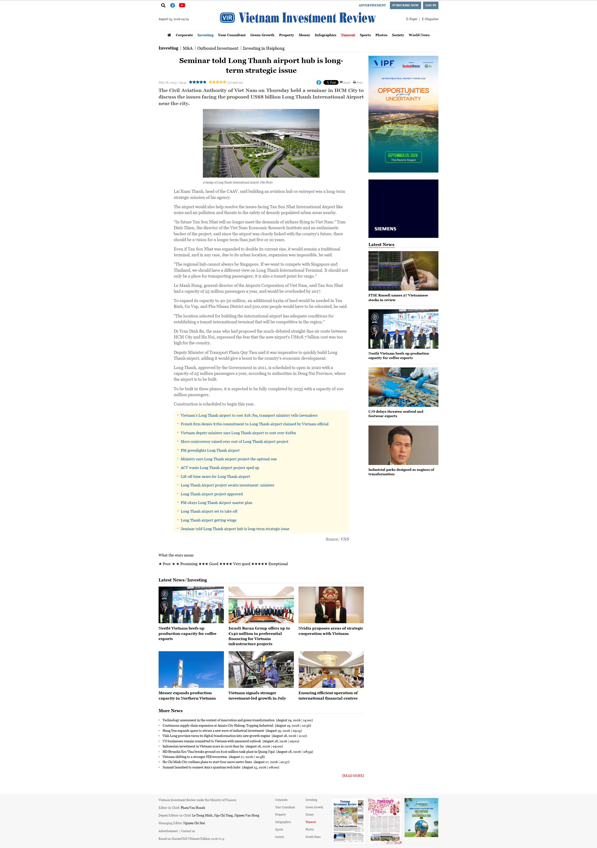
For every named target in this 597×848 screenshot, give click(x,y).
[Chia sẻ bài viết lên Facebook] (318, 82)
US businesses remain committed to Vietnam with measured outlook (212, 741)
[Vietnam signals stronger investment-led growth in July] (261, 669)
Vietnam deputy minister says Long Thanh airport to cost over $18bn (238, 432)
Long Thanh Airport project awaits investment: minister (227, 485)
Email (346, 82)
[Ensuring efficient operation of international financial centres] (331, 669)
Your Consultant (232, 35)
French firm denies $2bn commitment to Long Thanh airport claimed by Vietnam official (255, 423)
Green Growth (262, 35)
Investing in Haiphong (264, 48)
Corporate (184, 35)
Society (398, 35)
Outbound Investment (217, 48)
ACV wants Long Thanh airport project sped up (220, 467)
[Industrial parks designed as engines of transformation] (403, 445)
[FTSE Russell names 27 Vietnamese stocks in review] (403, 271)
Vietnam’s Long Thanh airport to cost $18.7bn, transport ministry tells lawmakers (249, 415)
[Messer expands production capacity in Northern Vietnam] (191, 669)
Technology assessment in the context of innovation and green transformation (219, 720)
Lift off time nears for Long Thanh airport (215, 476)
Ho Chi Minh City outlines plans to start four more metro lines (208, 761)
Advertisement (372, 5)
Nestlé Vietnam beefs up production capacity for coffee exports (187, 633)
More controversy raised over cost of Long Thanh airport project (234, 441)
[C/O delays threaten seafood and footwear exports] (403, 387)
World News (419, 35)
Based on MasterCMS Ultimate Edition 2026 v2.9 (191, 838)
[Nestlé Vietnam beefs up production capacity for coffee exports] (191, 605)
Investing (205, 35)
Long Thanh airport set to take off (209, 511)
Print (360, 82)
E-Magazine (430, 19)
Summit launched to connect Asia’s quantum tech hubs (202, 767)
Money (304, 35)
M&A (188, 48)
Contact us (188, 831)
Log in (430, 5)
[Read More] (353, 775)
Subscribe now (405, 5)
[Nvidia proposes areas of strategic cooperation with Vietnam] (331, 605)
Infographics (325, 35)
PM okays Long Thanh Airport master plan (216, 502)
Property (286, 35)
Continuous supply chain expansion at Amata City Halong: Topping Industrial (218, 725)
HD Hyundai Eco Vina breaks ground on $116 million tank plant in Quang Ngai (219, 751)
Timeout (348, 35)
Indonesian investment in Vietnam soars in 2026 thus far (204, 746)
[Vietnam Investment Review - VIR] (298, 29)
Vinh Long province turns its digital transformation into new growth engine (217, 735)
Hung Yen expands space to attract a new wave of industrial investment (214, 730)
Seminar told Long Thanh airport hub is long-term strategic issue (235, 528)
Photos (381, 35)
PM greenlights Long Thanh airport (210, 450)
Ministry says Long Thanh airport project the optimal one (229, 458)
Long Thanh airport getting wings (208, 520)
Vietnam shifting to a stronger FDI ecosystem (195, 756)
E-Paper (411, 19)
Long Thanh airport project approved (212, 493)
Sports (365, 35)
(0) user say (235, 82)
